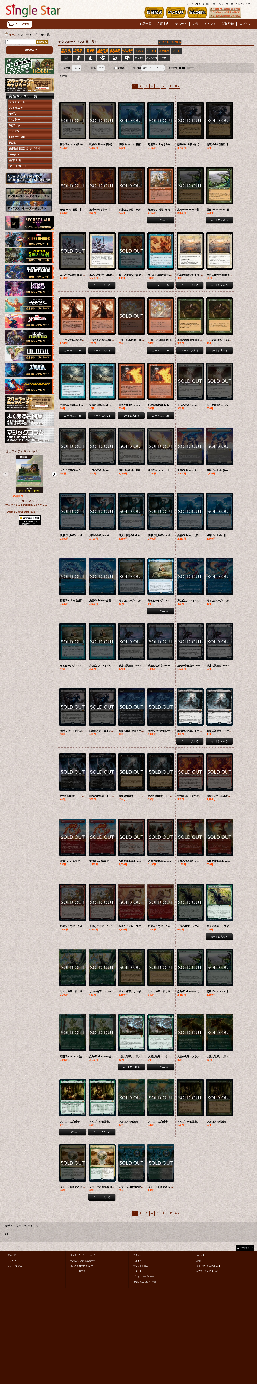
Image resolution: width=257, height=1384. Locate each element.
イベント (200, 1255)
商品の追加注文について (81, 1266)
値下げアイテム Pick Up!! (208, 1266)
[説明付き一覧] (191, 68)
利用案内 (137, 1261)
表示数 (67, 68)
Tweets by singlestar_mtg (20, 511)
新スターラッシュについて (82, 1255)
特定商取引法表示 (141, 1266)
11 (171, 86)
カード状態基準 (77, 1271)
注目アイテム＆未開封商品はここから (26, 505)
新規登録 (137, 1255)
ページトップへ (246, 1248)
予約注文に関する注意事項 (82, 1261)
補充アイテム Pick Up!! (207, 1271)
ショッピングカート (17, 1266)
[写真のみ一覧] (183, 68)
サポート (137, 1271)
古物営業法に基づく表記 (144, 1282)
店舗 (198, 1261)
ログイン (12, 1261)
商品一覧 (12, 1255)
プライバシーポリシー (143, 1276)
